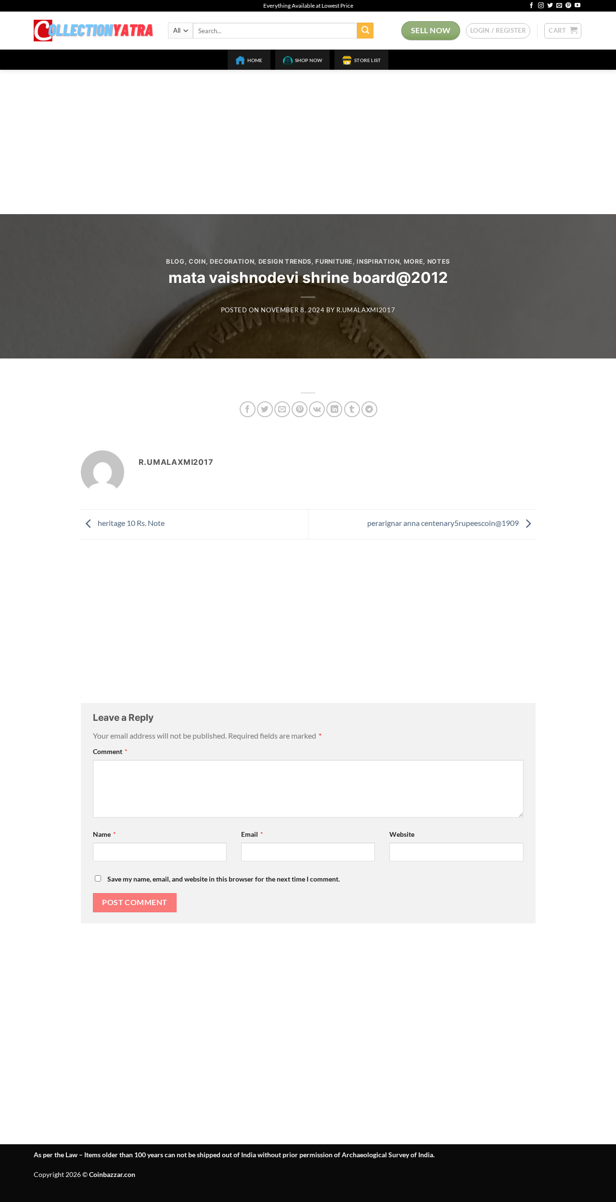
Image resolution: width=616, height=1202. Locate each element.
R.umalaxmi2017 (365, 310)
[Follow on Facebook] (531, 5)
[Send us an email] (559, 5)
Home (255, 60)
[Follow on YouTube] (577, 5)
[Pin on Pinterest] (300, 409)
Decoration (232, 261)
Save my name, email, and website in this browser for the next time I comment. (223, 879)
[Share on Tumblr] (352, 409)
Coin (197, 261)
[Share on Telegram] (369, 409)
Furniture (334, 261)
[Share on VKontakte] (317, 409)
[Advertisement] (308, 142)
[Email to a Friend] (282, 409)
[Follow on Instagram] (541, 5)
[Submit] (365, 31)
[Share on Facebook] (248, 409)
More (414, 261)
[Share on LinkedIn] (334, 409)
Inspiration (378, 261)
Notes (438, 261)
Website (401, 834)
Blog (175, 261)
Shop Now (308, 60)
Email (252, 834)
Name (104, 834)
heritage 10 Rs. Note (130, 523)
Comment (110, 751)
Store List (367, 60)
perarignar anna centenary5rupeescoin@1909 (443, 523)
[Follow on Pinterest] (568, 5)
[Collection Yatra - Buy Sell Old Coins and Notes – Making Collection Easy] (94, 30)
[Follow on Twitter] (550, 5)
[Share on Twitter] (265, 409)
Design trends (284, 261)
